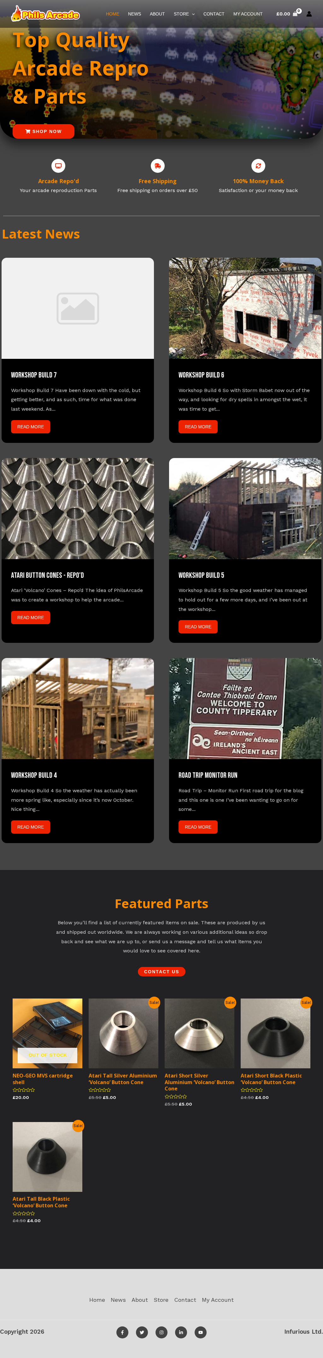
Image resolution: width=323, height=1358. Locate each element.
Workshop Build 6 (201, 375)
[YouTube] (201, 1332)
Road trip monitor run (208, 775)
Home (112, 13)
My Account (248, 13)
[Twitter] (142, 1332)
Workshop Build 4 (34, 775)
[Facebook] (122, 1332)
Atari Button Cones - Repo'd (47, 575)
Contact (214, 13)
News (134, 13)
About (157, 13)
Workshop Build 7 (34, 375)
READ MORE (30, 426)
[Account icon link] (309, 14)
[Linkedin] (181, 1332)
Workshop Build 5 (201, 575)
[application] (192, 14)
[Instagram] (161, 1332)
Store (181, 13)
